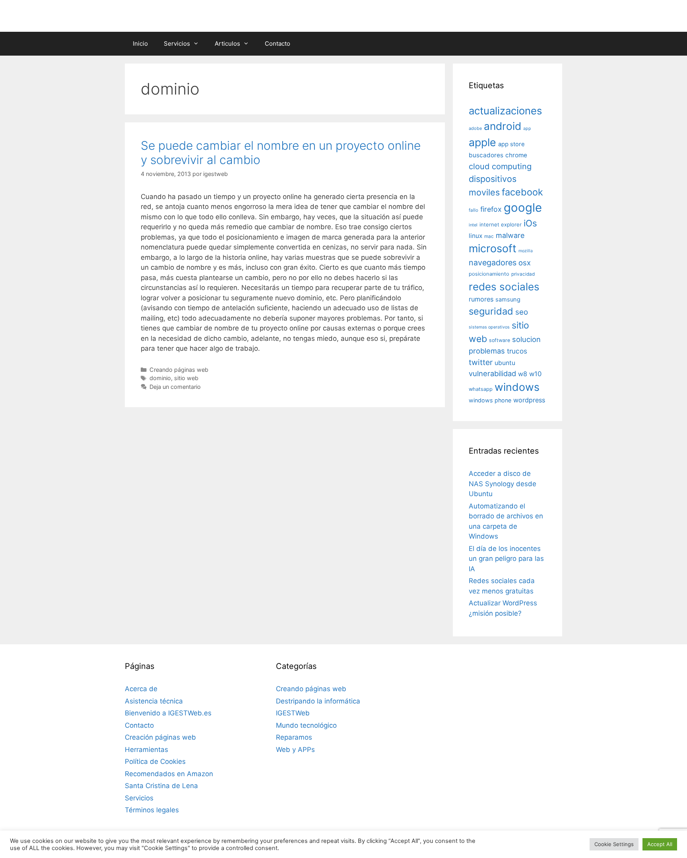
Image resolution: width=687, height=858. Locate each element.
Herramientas (146, 750)
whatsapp (481, 389)
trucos (517, 351)
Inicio (140, 43)
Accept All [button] (659, 844)
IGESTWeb (293, 713)
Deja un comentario (175, 386)
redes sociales (504, 286)
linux (475, 236)
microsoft (492, 248)
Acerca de (141, 689)
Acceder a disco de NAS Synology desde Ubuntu (502, 484)
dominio (160, 378)
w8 (522, 374)
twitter (481, 362)
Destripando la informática (318, 701)
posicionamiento (489, 274)
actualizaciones (505, 110)
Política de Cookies (155, 761)
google (523, 207)
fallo (473, 210)
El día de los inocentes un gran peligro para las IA (506, 559)
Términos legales (152, 810)
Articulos (227, 43)
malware (510, 235)
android (502, 126)
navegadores (492, 262)
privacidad (523, 274)
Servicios (177, 43)
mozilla (525, 250)
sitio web (186, 378)
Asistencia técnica (154, 701)
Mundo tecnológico (306, 725)
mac (489, 236)
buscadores (486, 155)
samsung (507, 299)
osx (524, 262)
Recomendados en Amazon (169, 774)
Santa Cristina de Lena (161, 786)
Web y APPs (295, 750)
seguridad (491, 311)
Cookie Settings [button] (614, 844)
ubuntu (505, 363)
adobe (475, 128)
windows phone (490, 400)
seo (521, 312)
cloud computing (500, 166)
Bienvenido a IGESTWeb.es (168, 713)
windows (517, 387)
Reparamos (294, 737)
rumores (481, 299)
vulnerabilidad (492, 373)
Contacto (277, 43)
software (499, 340)
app (527, 128)
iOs (530, 223)
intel (473, 225)
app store (511, 144)
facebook (522, 192)
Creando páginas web (178, 369)
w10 (535, 374)
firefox (491, 209)
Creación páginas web (160, 737)
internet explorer (500, 224)
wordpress (529, 400)
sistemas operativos (489, 327)
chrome (516, 155)
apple (482, 142)
